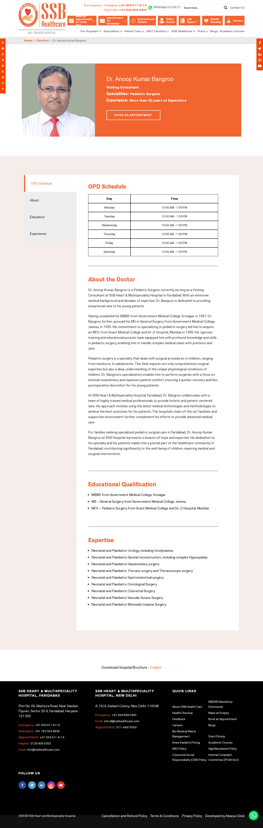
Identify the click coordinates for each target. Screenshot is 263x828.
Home (28, 40)
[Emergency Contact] (259, 54)
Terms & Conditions (164, 816)
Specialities (111, 31)
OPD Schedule (41, 183)
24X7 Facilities (156, 31)
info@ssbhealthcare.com (38, 750)
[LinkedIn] (259, 54)
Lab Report (191, 21)
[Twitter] (259, 48)
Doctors (43, 40)
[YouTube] (259, 66)
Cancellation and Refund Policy (124, 816)
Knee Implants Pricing (186, 742)
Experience (38, 233)
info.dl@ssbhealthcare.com (117, 721)
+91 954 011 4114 (125, 5)
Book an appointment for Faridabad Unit (115, 20)
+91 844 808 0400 (125, 10)
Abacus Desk (235, 816)
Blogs (214, 31)
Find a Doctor (170, 21)
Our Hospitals (89, 31)
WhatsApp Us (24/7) (166, 7)
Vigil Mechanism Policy (222, 749)
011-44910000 (126, 727)
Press (201, 31)
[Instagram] (259, 60)
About (34, 200)
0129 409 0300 (34, 743)
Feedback (178, 719)
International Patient (146, 21)
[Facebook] (260, 43)
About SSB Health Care (187, 707)
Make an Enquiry (218, 713)
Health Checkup (215, 21)
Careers (238, 20)
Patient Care (133, 31)
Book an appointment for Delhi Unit (84, 20)
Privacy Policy (192, 816)
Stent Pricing (216, 736)
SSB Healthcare (181, 31)
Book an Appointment (133, 115)
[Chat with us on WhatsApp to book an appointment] (254, 815)
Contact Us (237, 8)
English (156, 667)
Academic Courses (232, 31)
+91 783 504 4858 (38, 731)
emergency (3, 66)
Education (37, 217)
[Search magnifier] (225, 7)
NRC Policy (179, 749)
